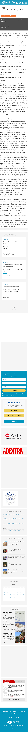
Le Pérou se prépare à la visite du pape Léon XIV (13, 526)
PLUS (14, 308)
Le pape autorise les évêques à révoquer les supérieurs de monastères (16, 563)
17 (10, 594)
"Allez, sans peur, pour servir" (11, 286)
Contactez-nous (22, 713)
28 (23, 597)
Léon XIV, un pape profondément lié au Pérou (8, 614)
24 (10, 597)
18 (14, 594)
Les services (22, 711)
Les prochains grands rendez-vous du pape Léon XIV (8, 624)
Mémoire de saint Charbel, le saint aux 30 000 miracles (16, 550)
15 (4, 594)
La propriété (15, 711)
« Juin (4, 603)
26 (17, 597)
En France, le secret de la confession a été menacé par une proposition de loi (16, 557)
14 (23, 592)
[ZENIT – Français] (8, 2)
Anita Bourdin (6, 276)
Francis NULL (4, 27)
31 (10, 600)
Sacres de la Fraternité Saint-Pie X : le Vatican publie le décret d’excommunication (16, 543)
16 (7, 594)
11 (14, 592)
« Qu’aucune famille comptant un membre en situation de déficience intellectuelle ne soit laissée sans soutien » (13, 523)
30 (7, 600)
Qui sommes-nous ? (7, 711)
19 (17, 594)
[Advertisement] (14, 327)
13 (20, 592)
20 (20, 594)
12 (17, 592)
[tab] (8, 681)
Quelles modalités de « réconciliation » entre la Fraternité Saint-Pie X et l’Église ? (16, 570)
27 (20, 597)
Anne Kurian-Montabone (8, 254)
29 (4, 600)
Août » (7, 603)
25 (14, 597)
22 (4, 597)
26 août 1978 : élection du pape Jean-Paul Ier (12, 514)
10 (10, 592)
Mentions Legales (6, 713)
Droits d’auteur (14, 713)
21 (23, 594)
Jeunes (5, 240)
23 (7, 597)
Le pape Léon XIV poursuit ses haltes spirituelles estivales (8, 634)
